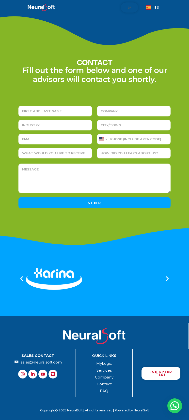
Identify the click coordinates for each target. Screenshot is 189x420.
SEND (94, 202)
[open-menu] (129, 7)
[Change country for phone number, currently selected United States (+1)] (103, 139)
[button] (21, 279)
